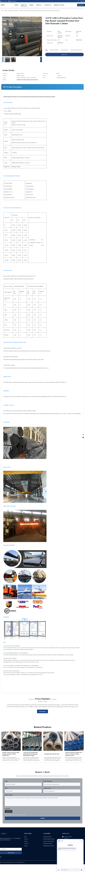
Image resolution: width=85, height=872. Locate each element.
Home (16, 5)
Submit (43, 818)
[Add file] (59, 869)
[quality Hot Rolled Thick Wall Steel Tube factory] (53, 741)
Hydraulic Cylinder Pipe (13, 10)
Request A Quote (59, 5)
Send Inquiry (42, 711)
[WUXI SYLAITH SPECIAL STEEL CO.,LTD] (2, 5)
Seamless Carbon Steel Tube (48, 841)
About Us (39, 5)
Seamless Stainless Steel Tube (48, 839)
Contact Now (11, 760)
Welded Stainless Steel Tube (48, 845)
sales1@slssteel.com (13, 1)
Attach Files (7, 808)
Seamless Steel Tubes (47, 836)
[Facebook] (78, 1)
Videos (31, 5)
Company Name (47, 788)
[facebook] (1, 857)
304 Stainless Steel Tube (47, 843)
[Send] (82, 869)
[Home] (1, 10)
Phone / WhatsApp (47, 781)
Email (6, 781)
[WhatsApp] (83, 437)
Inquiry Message (9, 795)
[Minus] (81, 841)
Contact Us (47, 5)
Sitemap (25, 845)
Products (24, 5)
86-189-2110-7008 (67, 836)
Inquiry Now (81, 5)
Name (6, 788)
